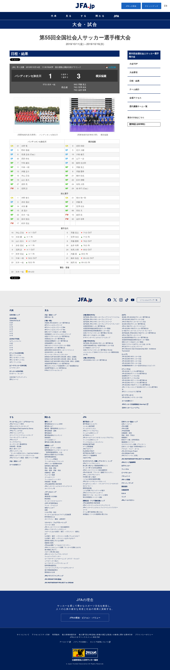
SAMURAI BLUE (15, 320)
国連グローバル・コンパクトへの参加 (95, 495)
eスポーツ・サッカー (17, 373)
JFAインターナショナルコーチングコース (58, 486)
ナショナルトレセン (89, 428)
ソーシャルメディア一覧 (148, 300)
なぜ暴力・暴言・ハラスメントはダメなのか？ (60, 538)
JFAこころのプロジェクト (91, 474)
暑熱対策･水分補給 (51, 496)
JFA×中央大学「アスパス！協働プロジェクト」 (98, 472)
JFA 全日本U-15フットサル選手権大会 (134, 382)
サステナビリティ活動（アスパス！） (134, 444)
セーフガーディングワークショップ (56, 563)
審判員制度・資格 (50, 431)
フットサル (125, 469)
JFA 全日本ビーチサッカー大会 (132, 397)
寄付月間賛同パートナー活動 (92, 497)
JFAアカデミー (88, 449)
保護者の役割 (49, 543)
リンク (124, 497)
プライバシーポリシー (144, 634)
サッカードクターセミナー (53, 501)
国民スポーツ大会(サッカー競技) (55, 332)
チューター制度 (50, 475)
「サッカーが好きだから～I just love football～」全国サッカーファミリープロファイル (25, 454)
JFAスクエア (14, 439)
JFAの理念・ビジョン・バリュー (85, 617)
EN (165, 6)
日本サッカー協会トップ (130, 422)
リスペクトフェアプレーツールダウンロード (59, 568)
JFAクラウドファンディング (54, 576)
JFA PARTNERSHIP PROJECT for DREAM (59, 583)
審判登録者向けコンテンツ (53, 435)
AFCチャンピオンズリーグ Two (55, 329)
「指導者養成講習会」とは (53, 452)
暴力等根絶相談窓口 (51, 570)
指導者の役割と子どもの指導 (54, 540)
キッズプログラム (15, 442)
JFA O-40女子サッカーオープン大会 (134, 321)
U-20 (11, 343)
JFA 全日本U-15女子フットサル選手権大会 (136, 385)
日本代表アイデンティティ (18, 377)
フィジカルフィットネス (53, 479)
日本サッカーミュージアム (130, 408)
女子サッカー (126, 466)
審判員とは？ (49, 426)
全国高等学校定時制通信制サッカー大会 (96, 330)
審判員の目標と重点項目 (53, 442)
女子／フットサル (15, 362)
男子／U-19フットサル (17, 357)
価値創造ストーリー (128, 442)
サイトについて (23, 634)
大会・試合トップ (50, 315)
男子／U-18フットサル (17, 360)
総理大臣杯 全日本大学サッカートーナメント (59, 350)
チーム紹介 (134, 89)
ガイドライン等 (50, 488)
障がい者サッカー (15, 448)
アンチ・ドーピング (51, 505)
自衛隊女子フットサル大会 (130, 376)
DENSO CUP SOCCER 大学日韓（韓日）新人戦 (60, 359)
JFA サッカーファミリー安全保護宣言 (57, 527)
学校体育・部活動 (15, 446)
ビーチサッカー (15, 368)
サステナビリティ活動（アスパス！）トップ (97, 461)
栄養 (46, 510)
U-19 (11, 327)
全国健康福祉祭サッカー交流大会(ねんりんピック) (138, 365)
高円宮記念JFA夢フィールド (92, 453)
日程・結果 (134, 80)
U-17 (11, 331)
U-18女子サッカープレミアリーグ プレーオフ (137, 330)
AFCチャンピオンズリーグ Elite (55, 327)
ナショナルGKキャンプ (90, 433)
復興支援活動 (87, 488)
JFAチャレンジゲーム (17, 433)
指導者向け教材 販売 (51, 466)
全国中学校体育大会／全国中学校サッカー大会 (98, 345)
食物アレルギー (50, 508)
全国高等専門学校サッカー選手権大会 (57, 363)
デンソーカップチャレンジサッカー (56, 354)
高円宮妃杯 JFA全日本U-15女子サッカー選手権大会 (139, 333)
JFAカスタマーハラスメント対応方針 (85, 637)
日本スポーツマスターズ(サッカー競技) (58, 345)
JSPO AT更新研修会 (51, 503)
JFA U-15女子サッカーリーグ (131, 335)
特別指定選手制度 (89, 444)
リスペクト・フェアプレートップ (56, 522)
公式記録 (112, 67)
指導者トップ (49, 445)
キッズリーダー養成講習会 (18, 444)
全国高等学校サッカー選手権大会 (94, 326)
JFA (84, 417)
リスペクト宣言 (50, 525)
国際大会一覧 (49, 317)
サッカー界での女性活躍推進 (92, 468)
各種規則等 (125, 490)
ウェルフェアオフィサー (53, 556)
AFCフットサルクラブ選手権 (131, 391)
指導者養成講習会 (50, 457)
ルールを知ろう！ (128, 401)
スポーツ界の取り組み (52, 552)
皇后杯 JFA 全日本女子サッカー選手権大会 (136, 317)
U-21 (11, 325)
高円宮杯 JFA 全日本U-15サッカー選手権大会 (98, 343)
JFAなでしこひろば (16, 430)
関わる (100, 16)
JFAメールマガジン (128, 500)
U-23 (11, 322)
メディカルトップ (50, 492)
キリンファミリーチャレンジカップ (21, 435)
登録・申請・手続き (128, 435)
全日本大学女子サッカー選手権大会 (133, 324)
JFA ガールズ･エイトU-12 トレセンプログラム (98, 437)
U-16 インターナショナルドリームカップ (96, 337)
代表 (54, 16)
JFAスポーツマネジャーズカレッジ (94, 481)
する (84, 16)
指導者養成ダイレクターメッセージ (56, 450)
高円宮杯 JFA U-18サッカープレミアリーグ (97, 319)
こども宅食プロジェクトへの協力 (94, 490)
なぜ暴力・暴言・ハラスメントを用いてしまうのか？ (62, 536)
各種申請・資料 (50, 472)
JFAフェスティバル (16, 451)
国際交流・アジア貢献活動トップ (94, 501)
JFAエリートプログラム (91, 431)
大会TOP (133, 63)
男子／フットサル (15, 355)
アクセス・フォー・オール (130, 449)
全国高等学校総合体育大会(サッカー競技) (97, 328)
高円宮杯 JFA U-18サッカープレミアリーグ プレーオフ (101, 324)
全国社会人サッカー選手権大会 (55, 338)
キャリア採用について (99, 642)
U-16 (11, 333)
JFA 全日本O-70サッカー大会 (131, 363)
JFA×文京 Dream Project (129, 451)
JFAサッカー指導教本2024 (53, 463)
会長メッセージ (127, 424)
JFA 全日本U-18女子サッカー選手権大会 (135, 328)
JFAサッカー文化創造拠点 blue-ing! (134, 404)
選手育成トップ (88, 422)
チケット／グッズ (127, 483)
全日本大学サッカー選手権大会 (55, 348)
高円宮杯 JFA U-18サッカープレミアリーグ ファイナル (101, 317)
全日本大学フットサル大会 (130, 378)
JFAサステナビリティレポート (93, 492)
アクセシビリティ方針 (41, 634)
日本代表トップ (15, 315)
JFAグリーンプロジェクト (91, 463)
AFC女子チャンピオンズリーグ (132, 346)
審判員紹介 (48, 433)
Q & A (124, 493)
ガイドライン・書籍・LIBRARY (55, 519)
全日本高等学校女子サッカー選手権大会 (135, 337)
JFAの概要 (125, 426)
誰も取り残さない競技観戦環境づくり (95, 465)
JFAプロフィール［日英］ (130, 455)
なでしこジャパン (15, 341)
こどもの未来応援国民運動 (91, 479)
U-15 (11, 335)
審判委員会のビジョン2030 (53, 424)
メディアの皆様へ (80, 642)
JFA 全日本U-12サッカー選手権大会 (95, 360)
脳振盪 (47, 494)
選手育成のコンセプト (90, 424)
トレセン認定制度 (89, 426)
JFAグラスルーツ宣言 (17, 424)
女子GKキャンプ (88, 435)
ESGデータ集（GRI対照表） (131, 440)
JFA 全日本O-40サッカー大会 (131, 356)
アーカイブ (64, 642)
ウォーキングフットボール (18, 437)
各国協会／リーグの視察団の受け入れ (95, 514)
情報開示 (124, 437)
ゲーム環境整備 (88, 446)
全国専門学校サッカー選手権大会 (56, 368)
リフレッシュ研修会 (51, 459)
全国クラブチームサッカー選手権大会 (57, 336)
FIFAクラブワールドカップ (53, 370)
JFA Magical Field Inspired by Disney (21, 428)
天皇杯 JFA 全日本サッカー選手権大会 (57, 323)
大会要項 (133, 72)
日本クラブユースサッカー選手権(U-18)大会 (97, 333)
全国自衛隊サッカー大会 (53, 343)
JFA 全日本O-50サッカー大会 (131, 359)
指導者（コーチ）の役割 (53, 448)
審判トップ (48, 422)
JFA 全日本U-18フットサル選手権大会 (134, 380)
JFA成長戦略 (126, 431)
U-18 (11, 329)
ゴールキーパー (50, 477)
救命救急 (47, 498)
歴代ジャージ (14, 379)
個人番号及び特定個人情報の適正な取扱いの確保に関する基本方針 (106, 634)
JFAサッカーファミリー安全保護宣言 (95, 470)
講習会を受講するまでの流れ (54, 454)
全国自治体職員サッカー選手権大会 (56, 341)
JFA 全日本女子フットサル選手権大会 (134, 373)
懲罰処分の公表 (50, 572)
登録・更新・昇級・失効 (53, 470)
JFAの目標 (125, 428)
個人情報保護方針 (69, 634)
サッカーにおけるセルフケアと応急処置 (58, 514)
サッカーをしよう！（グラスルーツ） (22, 422)
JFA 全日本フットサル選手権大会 (133, 371)
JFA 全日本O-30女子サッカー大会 (133, 319)
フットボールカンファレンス (54, 461)
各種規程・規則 (127, 433)
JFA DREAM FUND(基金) (53, 579)
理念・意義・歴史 (50, 468)
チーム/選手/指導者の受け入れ (93, 512)
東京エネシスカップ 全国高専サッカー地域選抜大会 (62, 366)
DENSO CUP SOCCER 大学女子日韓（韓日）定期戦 (62, 361)
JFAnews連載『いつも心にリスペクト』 (58, 545)
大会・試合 (85, 24)
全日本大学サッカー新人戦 (53, 352)
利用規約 (56, 634)
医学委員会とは (50, 517)
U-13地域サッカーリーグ (91, 348)
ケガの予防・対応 (50, 512)
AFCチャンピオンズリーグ (53, 325)
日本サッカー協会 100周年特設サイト (134, 446)
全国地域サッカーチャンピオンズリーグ (58, 334)
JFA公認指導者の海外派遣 (53, 484)
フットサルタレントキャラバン (93, 442)
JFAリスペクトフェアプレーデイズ (56, 554)
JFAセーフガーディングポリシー (55, 529)
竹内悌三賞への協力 (89, 477)
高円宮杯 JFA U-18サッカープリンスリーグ (97, 321)
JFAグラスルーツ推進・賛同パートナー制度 (24, 458)
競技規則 (47, 437)
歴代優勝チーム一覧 (138, 106)
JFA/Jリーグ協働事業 (90, 455)
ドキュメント (126, 476)
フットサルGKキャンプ (90, 440)
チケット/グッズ (151, 6)
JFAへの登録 (131, 6)
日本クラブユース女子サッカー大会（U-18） (136, 344)
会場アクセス (135, 97)
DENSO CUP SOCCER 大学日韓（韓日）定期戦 (60, 357)
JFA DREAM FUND (128, 453)
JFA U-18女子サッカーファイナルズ (134, 326)
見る (69, 16)
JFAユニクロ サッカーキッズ (19, 426)
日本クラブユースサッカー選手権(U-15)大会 (97, 350)
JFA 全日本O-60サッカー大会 (131, 361)
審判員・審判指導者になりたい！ (56, 428)
